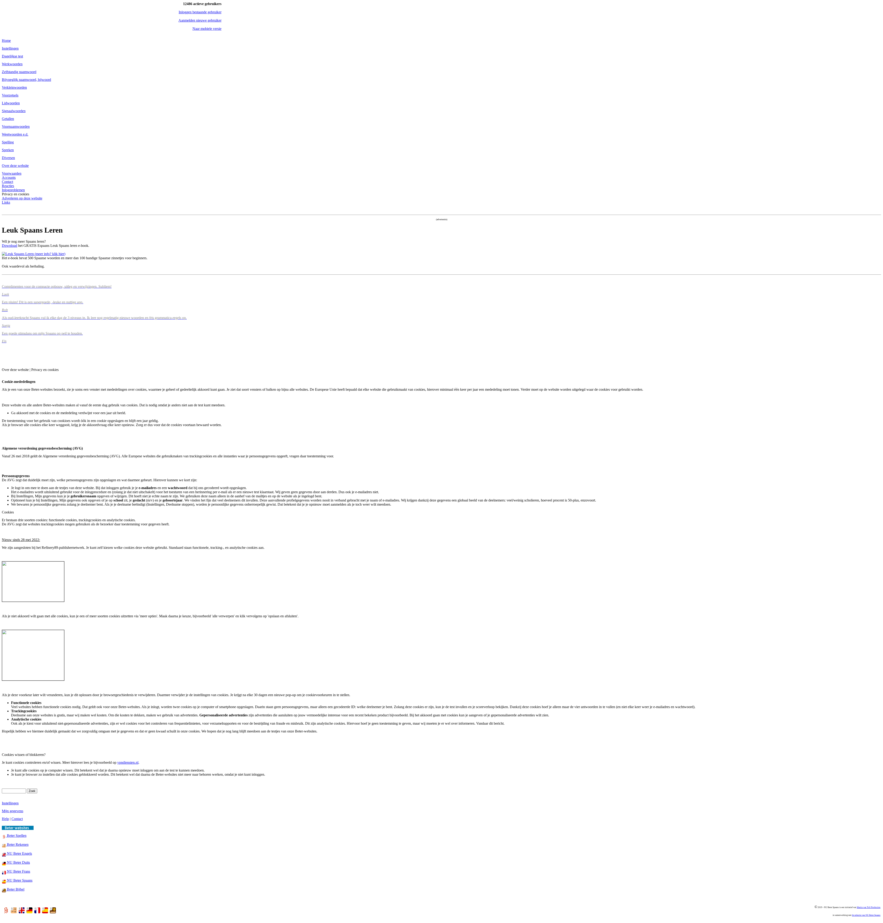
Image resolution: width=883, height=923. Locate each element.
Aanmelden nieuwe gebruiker (199, 20)
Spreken (8, 150)
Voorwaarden (11, 173)
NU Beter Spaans (19, 880)
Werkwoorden (12, 64)
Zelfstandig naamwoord (19, 72)
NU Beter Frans (18, 871)
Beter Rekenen (17, 844)
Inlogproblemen (13, 190)
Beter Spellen (16, 836)
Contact (7, 182)
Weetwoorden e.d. (15, 134)
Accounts (9, 177)
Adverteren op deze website (22, 198)
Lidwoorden (11, 103)
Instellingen (10, 48)
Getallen (8, 119)
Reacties (8, 186)
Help (5, 819)
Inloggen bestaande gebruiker (200, 12)
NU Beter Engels (19, 853)
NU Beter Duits (18, 862)
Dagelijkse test (12, 56)
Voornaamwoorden (16, 126)
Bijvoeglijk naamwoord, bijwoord (26, 80)
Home (6, 41)
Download (9, 246)
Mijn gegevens (12, 811)
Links (6, 202)
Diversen (8, 158)
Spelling (8, 142)
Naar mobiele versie (206, 29)
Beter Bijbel (15, 889)
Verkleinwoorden (14, 87)
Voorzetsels (10, 95)
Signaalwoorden (14, 111)
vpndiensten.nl (127, 762)
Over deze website (15, 166)
